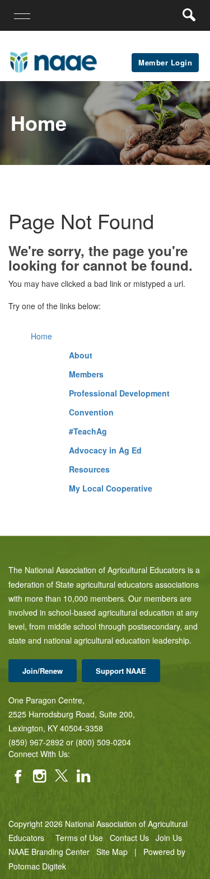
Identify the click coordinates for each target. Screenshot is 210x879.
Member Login (165, 62)
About (80, 355)
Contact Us (129, 837)
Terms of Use (79, 837)
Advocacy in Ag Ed (105, 450)
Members (86, 374)
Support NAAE (121, 670)
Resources (89, 469)
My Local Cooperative (110, 488)
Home (41, 336)
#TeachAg (88, 431)
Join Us (169, 837)
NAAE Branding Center (49, 851)
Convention (91, 412)
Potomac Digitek (37, 866)
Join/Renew (42, 670)
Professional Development (119, 393)
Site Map (112, 851)
